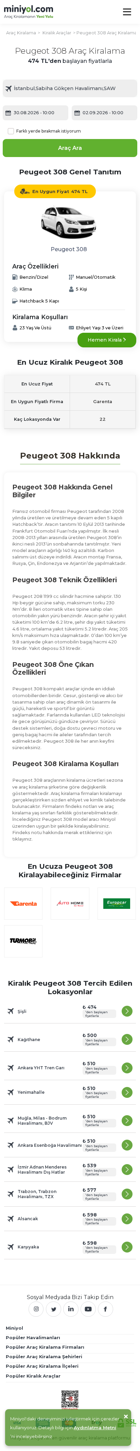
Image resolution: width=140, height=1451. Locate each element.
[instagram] (36, 1309)
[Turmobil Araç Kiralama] (23, 941)
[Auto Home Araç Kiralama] (70, 903)
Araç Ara (70, 148)
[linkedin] (70, 1309)
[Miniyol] (28, 12)
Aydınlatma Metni (95, 1427)
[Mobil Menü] (127, 12)
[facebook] (105, 1309)
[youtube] (88, 1309)
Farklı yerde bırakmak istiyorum (48, 131)
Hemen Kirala (105, 340)
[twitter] (53, 1309)
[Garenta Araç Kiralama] (23, 903)
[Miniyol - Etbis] (70, 1400)
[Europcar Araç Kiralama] (117, 903)
